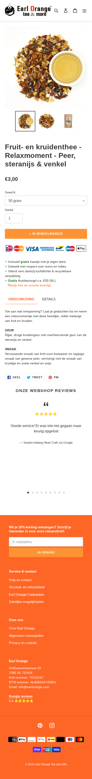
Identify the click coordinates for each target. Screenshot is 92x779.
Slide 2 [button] (32, 492)
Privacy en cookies (23, 643)
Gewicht (10, 192)
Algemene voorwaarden (26, 635)
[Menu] (84, 10)
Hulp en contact (20, 580)
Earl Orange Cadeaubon (26, 594)
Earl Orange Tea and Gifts (51, 764)
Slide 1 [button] (28, 492)
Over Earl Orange (22, 628)
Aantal (9, 210)
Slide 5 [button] (46, 492)
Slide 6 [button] (50, 492)
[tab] (28, 492)
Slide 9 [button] (64, 492)
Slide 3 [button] (37, 492)
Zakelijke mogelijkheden (26, 602)
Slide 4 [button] (41, 492)
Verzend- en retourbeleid (26, 587)
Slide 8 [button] (59, 492)
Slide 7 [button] (55, 492)
